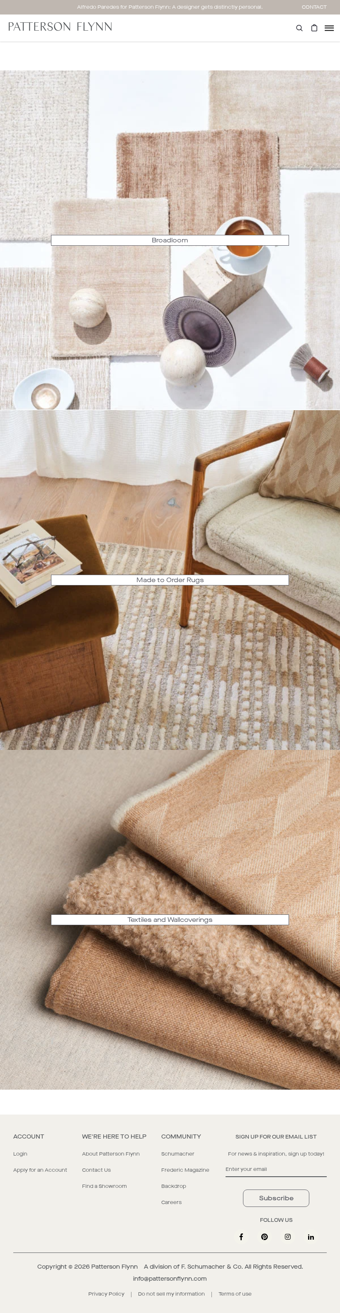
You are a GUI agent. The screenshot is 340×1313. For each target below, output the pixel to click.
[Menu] (329, 28)
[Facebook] (241, 1236)
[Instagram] (287, 1236)
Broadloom (170, 240)
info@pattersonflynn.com (170, 1279)
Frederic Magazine (185, 1170)
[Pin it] (264, 1236)
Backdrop (173, 1186)
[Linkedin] (311, 1236)
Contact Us (96, 1170)
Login (20, 1154)
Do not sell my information (171, 1294)
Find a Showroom (104, 1186)
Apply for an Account (40, 1170)
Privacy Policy (106, 1294)
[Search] (299, 28)
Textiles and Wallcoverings (170, 919)
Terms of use (235, 1294)
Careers (171, 1202)
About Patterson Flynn (111, 1154)
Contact (314, 7)
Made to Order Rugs (170, 579)
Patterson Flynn (114, 1267)
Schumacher (177, 1154)
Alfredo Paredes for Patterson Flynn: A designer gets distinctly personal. (170, 7)
